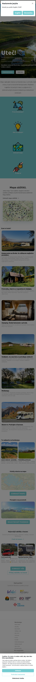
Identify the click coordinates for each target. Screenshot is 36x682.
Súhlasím (18, 670)
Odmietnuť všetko (18, 678)
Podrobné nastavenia (18, 674)
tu (6, 666)
